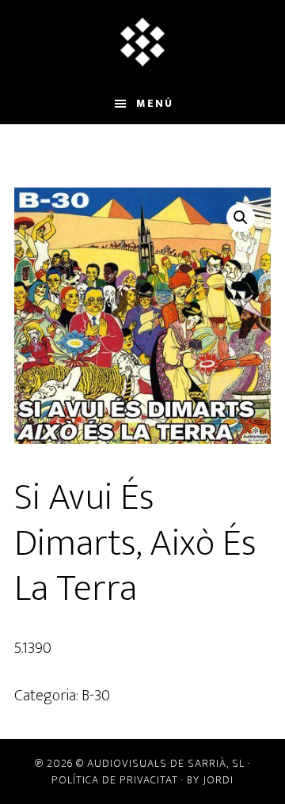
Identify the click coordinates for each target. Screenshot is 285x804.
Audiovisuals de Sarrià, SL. (142, 42)
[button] (240, 217)
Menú (154, 103)
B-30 (96, 695)
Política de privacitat (114, 780)
